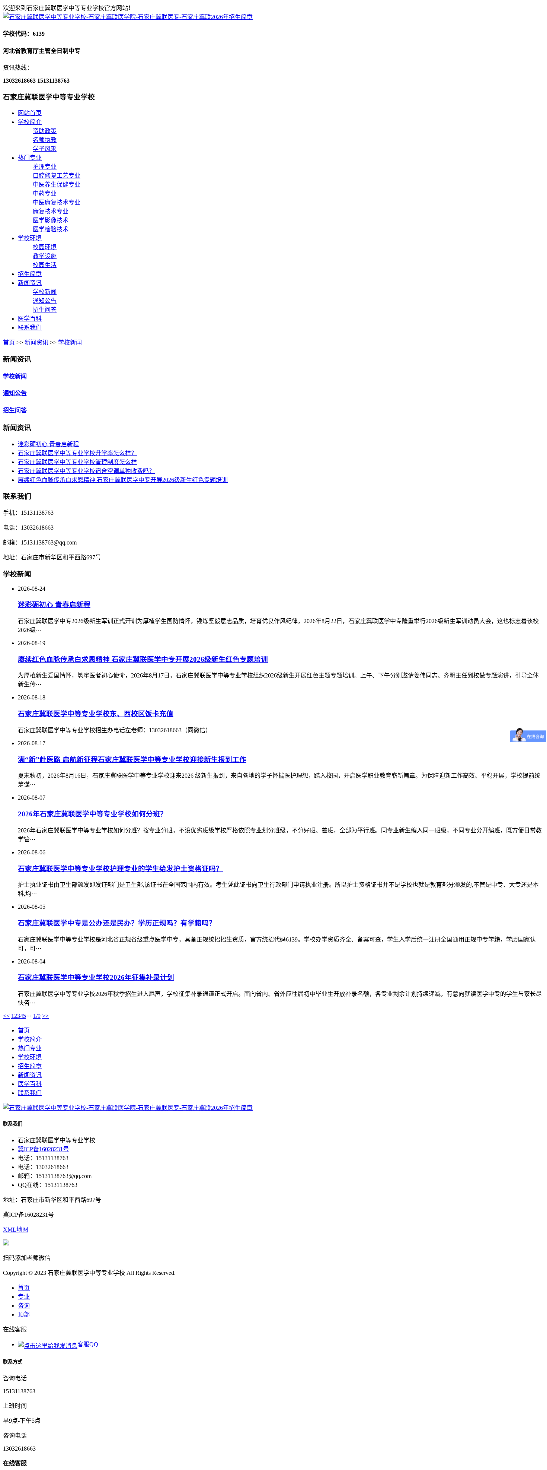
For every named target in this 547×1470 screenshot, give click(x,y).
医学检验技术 (50, 229)
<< (6, 1016)
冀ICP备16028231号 (43, 1149)
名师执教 (45, 140)
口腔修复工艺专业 (56, 175)
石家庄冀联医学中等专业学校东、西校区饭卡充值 (95, 714)
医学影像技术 (50, 220)
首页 (9, 342)
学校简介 (30, 122)
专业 (24, 1296)
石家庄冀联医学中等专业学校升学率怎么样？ (77, 453)
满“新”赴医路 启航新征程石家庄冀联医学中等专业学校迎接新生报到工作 (132, 759)
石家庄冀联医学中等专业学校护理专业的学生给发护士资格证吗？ (120, 869)
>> (45, 1016)
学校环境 (30, 238)
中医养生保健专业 (56, 184)
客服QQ (87, 1344)
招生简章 (30, 274)
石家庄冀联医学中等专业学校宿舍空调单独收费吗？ (86, 471)
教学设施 (45, 256)
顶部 (24, 1314)
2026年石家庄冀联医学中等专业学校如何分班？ (92, 814)
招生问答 (45, 310)
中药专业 (45, 193)
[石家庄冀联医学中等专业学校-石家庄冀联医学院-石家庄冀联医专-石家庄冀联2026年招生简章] (128, 17)
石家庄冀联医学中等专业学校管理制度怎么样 (77, 462)
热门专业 (30, 158)
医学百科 (30, 318)
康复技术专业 (50, 211)
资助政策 (45, 131)
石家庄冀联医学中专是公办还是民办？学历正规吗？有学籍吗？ (117, 923)
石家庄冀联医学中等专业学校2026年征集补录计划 (96, 977)
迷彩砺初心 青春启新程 (48, 444)
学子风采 (45, 149)
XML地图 (15, 1229)
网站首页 (30, 113)
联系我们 (30, 327)
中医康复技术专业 (56, 202)
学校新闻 (45, 292)
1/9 (37, 1016)
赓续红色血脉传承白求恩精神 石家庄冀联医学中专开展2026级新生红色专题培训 (123, 480)
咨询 (24, 1305)
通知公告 (45, 301)
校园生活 (45, 265)
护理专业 (45, 166)
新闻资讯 (30, 283)
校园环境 (45, 247)
